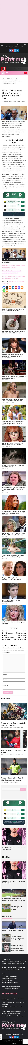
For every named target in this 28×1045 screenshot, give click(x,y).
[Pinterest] (16, 287)
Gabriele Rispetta (14, 782)
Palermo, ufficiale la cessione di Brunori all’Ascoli (16, 907)
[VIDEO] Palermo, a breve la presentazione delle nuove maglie (8, 635)
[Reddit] (10, 287)
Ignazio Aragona (15, 986)
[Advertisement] (14, 29)
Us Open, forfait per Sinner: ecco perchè (12, 930)
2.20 (14, 201)
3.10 (11, 201)
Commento (6, 652)
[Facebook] (3, 287)
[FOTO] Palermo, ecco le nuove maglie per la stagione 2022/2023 (20, 635)
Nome (5, 674)
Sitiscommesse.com (13, 821)
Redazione (9, 47)
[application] (14, 254)
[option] (14, 840)
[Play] (4, 259)
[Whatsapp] (3, 290)
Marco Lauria (15, 989)
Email (5, 680)
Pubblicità (15, 47)
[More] (7, 290)
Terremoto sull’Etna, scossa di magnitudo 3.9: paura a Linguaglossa (17, 938)
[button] (14, 255)
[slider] (12, 259)
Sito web (5, 685)
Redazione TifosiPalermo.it (9, 101)
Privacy (1, 1037)
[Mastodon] (19, 287)
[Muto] (21, 259)
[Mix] (22, 287)
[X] (7, 287)
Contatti (20, 47)
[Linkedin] (13, 287)
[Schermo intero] (23, 259)
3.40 (8, 201)
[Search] (23, 73)
